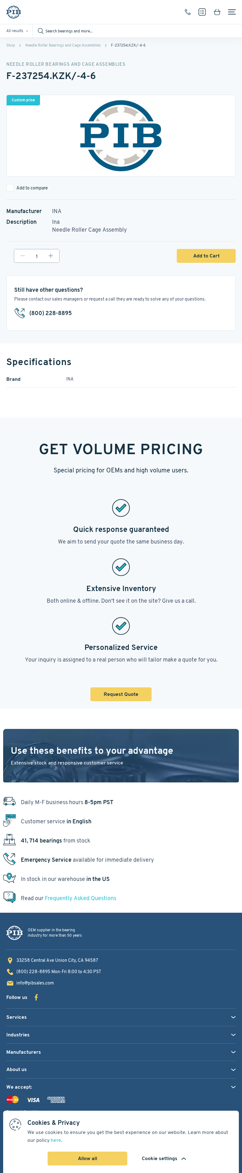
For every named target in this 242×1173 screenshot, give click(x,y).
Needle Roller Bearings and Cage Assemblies (63, 45)
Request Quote (121, 694)
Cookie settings (159, 1158)
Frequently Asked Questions (80, 898)
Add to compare (32, 188)
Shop (10, 45)
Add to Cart (206, 255)
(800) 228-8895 (188, 12)
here (56, 1140)
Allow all (87, 1158)
